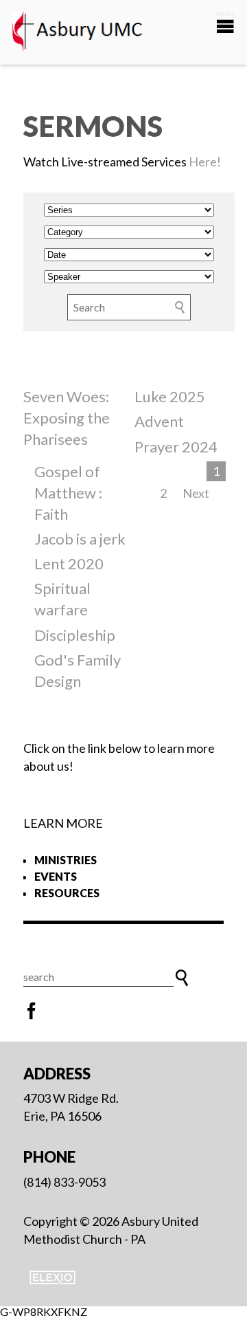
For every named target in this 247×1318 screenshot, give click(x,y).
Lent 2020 (69, 563)
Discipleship (74, 635)
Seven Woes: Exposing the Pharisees (66, 417)
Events (55, 876)
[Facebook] (31, 1011)
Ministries (65, 859)
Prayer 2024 (175, 446)
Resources (66, 892)
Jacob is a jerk (80, 538)
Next (196, 493)
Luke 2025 (169, 396)
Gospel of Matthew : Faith (68, 492)
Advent (159, 421)
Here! (205, 161)
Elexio (52, 1277)
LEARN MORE (63, 823)
